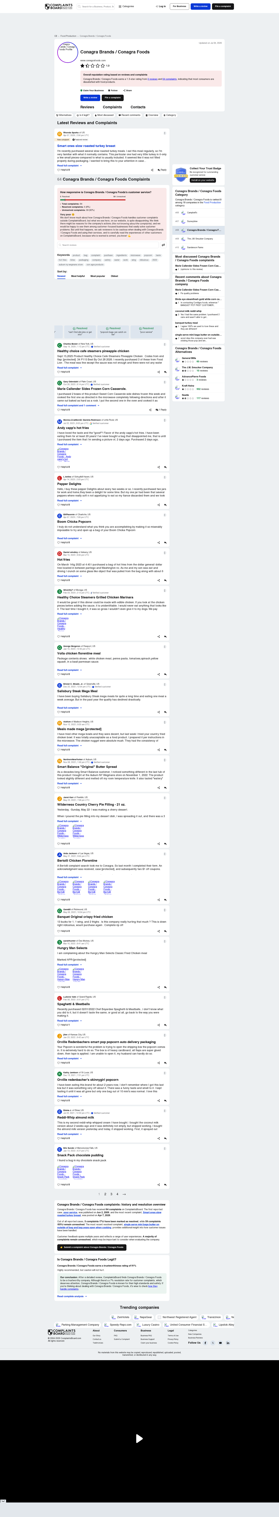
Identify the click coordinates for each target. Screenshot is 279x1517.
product (76, 255)
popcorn (148, 255)
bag (85, 255)
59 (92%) (78, 210)
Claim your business (149, 1343)
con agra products (95, 265)
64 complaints (169, 79)
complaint (95, 255)
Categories (128, 7)
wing (134, 260)
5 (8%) (76, 207)
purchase (108, 255)
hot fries (63, 260)
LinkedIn (227, 1343)
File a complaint (113, 98)
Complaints (112, 107)
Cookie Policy (173, 1343)
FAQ (115, 1336)
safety (107, 260)
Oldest (114, 276)
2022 (154, 260)
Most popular (98, 276)
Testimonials (98, 1343)
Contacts (138, 107)
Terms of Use (173, 1336)
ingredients (122, 255)
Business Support (147, 1339)
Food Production (212, 203)
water (116, 260)
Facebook (205, 1343)
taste (158, 255)
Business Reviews (195, 1338)
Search (79, 6)
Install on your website (202, 180)
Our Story (96, 1336)
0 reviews (153, 79)
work (125, 260)
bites (72, 260)
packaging (83, 260)
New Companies (194, 1334)
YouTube (220, 1343)
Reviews (87, 107)
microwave (135, 255)
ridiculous (144, 260)
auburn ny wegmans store (71, 265)
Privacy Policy (173, 1339)
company (96, 260)
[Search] (96, 6)
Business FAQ (146, 1336)
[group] (63, 115)
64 (72, 204)
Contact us (97, 1339)
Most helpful (78, 276)
